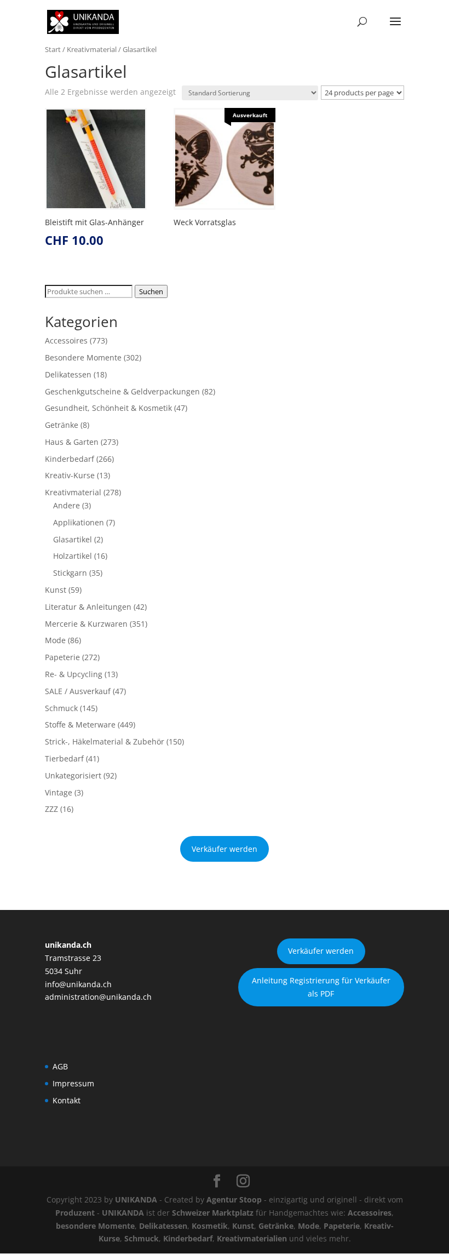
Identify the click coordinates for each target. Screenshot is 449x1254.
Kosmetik (210, 1226)
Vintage (58, 792)
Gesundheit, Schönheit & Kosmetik (108, 408)
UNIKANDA (136, 1199)
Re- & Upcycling (73, 674)
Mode (55, 640)
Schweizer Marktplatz (213, 1212)
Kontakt (66, 1100)
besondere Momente (95, 1226)
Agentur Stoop (234, 1199)
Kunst (55, 590)
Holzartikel (72, 556)
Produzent (75, 1212)
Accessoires (66, 340)
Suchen (151, 291)
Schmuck (61, 708)
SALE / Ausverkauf (78, 691)
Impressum (73, 1083)
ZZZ (51, 809)
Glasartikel (72, 539)
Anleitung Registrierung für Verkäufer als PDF (321, 987)
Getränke (61, 425)
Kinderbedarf (69, 459)
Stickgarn (70, 573)
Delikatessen (68, 374)
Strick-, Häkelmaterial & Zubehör (104, 741)
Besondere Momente (83, 357)
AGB (60, 1066)
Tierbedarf (64, 758)
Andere (66, 505)
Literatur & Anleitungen (88, 607)
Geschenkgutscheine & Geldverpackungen (122, 391)
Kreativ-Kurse (70, 475)
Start (53, 49)
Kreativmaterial (92, 49)
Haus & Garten (72, 442)
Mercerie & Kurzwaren (86, 624)
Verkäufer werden (224, 849)
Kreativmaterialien (252, 1238)
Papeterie (62, 657)
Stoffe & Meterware (80, 724)
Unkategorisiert (73, 775)
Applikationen (78, 522)
